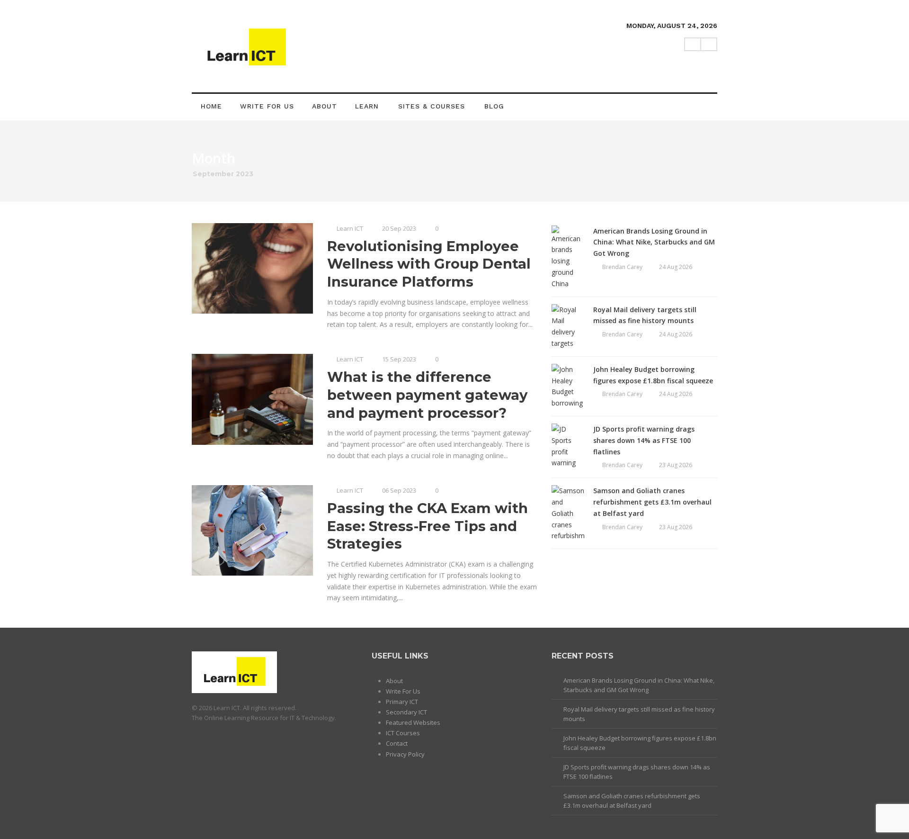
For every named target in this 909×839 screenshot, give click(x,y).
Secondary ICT (406, 712)
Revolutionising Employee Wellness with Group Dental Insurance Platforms (429, 264)
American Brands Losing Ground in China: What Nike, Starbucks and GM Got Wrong (654, 242)
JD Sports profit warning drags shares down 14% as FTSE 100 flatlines (644, 440)
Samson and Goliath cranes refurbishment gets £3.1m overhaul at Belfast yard (652, 502)
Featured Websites (413, 722)
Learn (367, 106)
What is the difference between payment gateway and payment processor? (427, 395)
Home (211, 106)
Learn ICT (350, 228)
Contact (397, 743)
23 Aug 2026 (675, 465)
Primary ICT (402, 701)
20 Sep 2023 (399, 228)
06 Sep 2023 (399, 490)
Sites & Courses (431, 106)
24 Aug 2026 (675, 267)
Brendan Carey (622, 267)
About (324, 106)
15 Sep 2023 (399, 359)
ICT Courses (403, 733)
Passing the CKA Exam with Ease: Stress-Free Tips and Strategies (427, 526)
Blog (494, 106)
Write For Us (267, 106)
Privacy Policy (405, 754)
